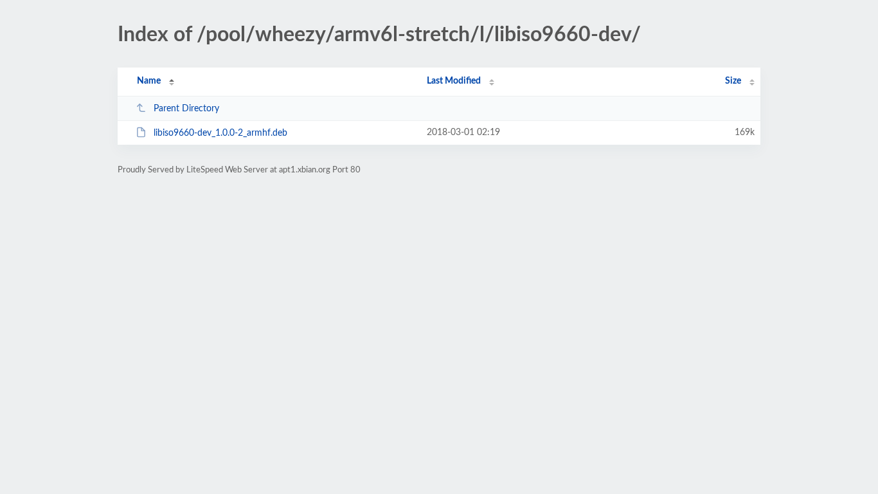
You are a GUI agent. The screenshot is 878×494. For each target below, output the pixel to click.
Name (149, 81)
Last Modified (454, 81)
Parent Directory (186, 108)
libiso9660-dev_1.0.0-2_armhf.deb (220, 133)
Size (733, 81)
